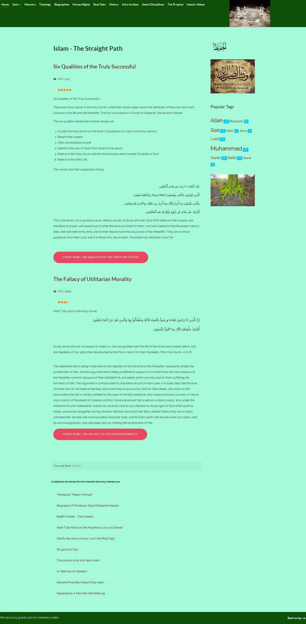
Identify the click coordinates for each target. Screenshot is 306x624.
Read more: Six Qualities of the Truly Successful (101, 257)
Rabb (232, 158)
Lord (215, 139)
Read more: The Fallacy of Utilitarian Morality (101, 434)
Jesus (243, 130)
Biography (236, 121)
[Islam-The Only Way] (250, 13)
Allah (217, 120)
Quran (216, 158)
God (215, 130)
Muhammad (226, 148)
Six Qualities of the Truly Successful (94, 66)
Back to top (295, 618)
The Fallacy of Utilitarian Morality (92, 279)
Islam (230, 130)
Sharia (247, 158)
